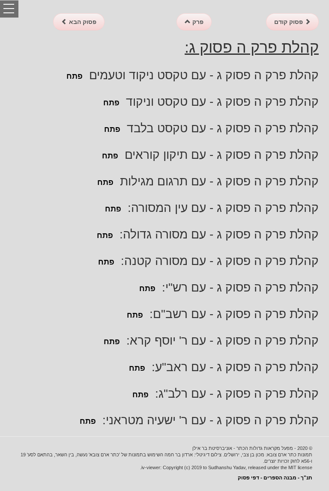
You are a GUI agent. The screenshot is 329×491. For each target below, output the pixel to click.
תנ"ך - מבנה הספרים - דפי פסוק (275, 478)
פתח (74, 76)
